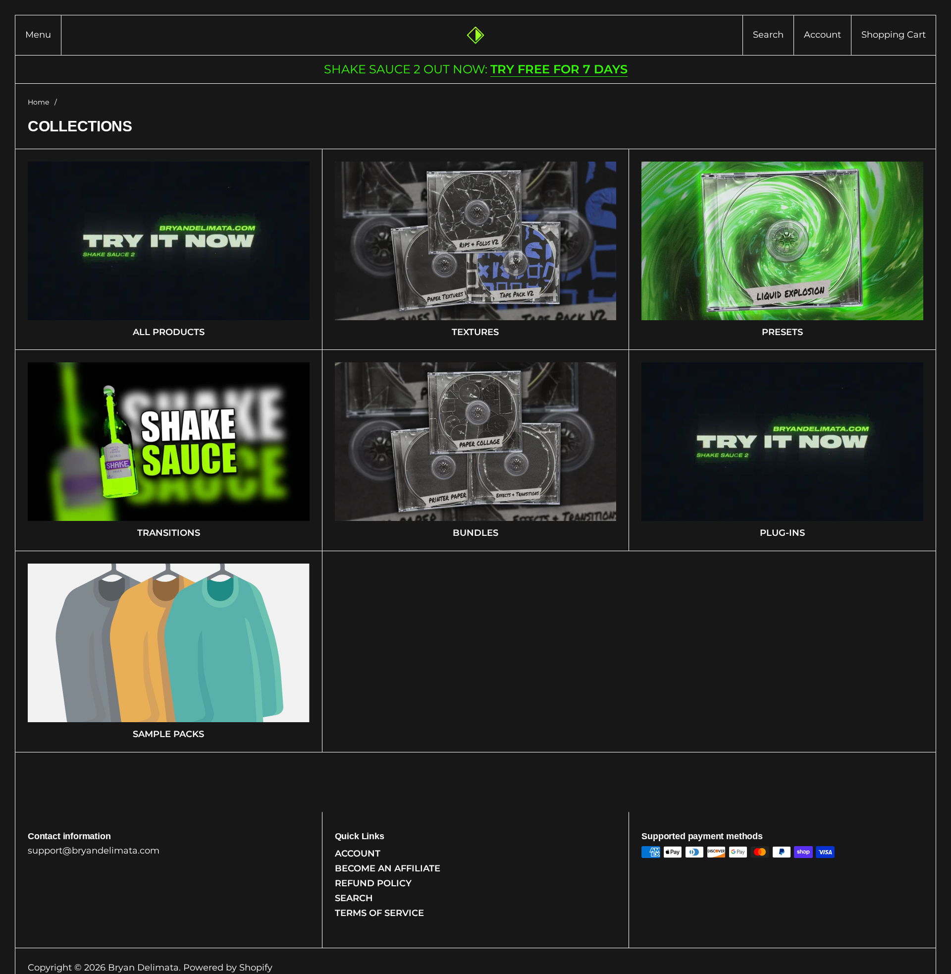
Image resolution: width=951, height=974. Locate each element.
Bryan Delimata (143, 967)
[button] (767, 35)
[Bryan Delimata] (475, 35)
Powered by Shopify (227, 967)
